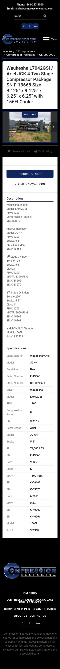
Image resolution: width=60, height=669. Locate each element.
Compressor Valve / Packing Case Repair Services (30, 601)
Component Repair (17, 609)
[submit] (45, 16)
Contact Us (38, 615)
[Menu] (46, 39)
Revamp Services (44, 609)
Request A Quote (30, 174)
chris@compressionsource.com (34, 8)
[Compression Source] (30, 570)
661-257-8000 (35, 4)
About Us (20, 615)
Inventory (30, 593)
